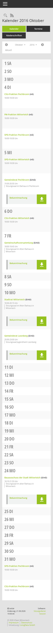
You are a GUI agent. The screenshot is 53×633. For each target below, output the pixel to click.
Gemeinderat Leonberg (16, 335)
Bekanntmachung (18, 198)
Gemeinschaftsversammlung (18, 242)
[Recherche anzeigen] (5, 15)
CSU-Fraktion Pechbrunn (16, 94)
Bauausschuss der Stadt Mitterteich (22, 477)
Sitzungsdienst (40, 612)
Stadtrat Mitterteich (14, 299)
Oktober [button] (19, 44)
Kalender (14, 28)
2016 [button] (32, 44)
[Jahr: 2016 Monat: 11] (42, 44)
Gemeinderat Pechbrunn (16, 179)
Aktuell (8, 50)
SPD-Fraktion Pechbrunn (16, 134)
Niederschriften (14, 35)
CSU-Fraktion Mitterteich (16, 218)
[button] (41, 199)
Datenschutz (26, 622)
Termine (38, 28)
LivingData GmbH (27, 625)
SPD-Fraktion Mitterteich (16, 159)
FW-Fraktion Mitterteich (16, 114)
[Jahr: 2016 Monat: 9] (6, 44)
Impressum (14, 622)
